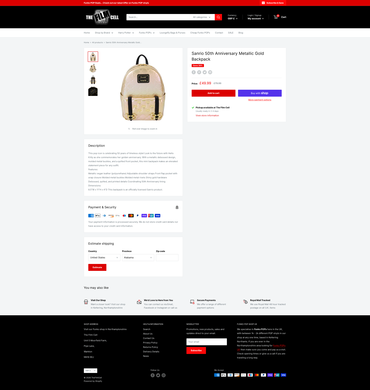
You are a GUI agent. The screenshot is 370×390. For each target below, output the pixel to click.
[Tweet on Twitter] (205, 72)
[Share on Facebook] (194, 72)
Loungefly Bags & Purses (172, 32)
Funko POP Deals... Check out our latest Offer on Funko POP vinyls (116, 3)
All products (97, 42)
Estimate (97, 267)
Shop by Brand (102, 32)
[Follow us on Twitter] (158, 375)
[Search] (218, 17)
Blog (240, 32)
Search (146, 329)
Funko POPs (145, 32)
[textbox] (133, 171)
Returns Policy (150, 347)
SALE (230, 32)
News (146, 356)
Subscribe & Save (275, 3)
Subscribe (196, 350)
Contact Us (148, 338)
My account (254, 18)
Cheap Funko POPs (200, 32)
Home (87, 32)
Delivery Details (151, 351)
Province (127, 251)
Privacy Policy (150, 342)
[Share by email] (210, 72)
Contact (219, 32)
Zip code (160, 251)
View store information (207, 115)
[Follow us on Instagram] (164, 375)
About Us (147, 333)
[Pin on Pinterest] (199, 72)
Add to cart (213, 93)
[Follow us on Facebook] (153, 375)
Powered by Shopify (93, 381)
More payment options (259, 99)
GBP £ (88, 371)
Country (92, 251)
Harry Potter (124, 32)
